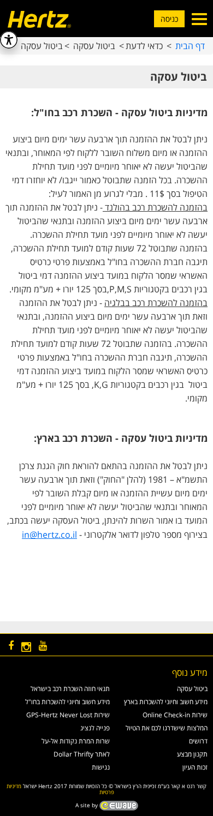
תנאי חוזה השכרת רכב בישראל (70, 688)
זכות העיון (195, 767)
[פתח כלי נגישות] (8, 40)
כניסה (169, 19)
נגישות (100, 767)
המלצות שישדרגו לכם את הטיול (167, 727)
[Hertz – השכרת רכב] (39, 20)
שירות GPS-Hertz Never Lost (67, 714)
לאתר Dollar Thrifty (81, 754)
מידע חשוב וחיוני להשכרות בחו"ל (67, 701)
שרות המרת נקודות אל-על (75, 741)
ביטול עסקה (192, 688)
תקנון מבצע (192, 754)
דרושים (198, 741)
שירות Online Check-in (175, 714)
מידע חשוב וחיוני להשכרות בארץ (166, 701)
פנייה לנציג (94, 727)
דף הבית (190, 46)
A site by (87, 805)
